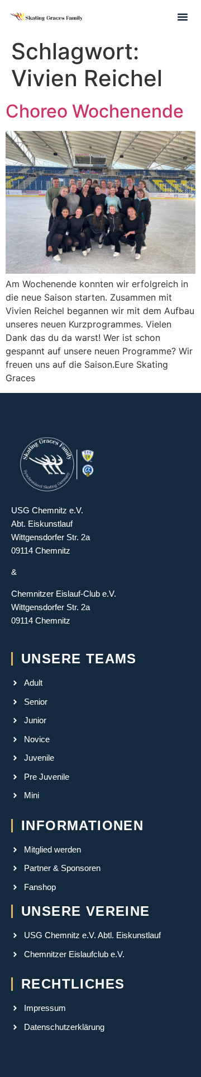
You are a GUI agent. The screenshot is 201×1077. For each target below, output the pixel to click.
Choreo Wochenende (95, 111)
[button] (182, 16)
